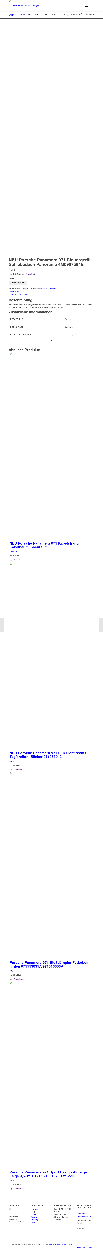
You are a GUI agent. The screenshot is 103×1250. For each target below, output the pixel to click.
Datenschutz (81, 1213)
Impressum (81, 1211)
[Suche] (81, 5)
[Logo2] (26, 5)
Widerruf (34, 1217)
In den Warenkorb (17, 283)
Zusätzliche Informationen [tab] (19, 294)
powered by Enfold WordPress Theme (60, 1244)
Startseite (34, 1209)
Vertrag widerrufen (61, 1229)
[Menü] (86, 5)
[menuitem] (81, 5)
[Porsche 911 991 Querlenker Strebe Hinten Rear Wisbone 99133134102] (101, 625)
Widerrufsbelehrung (84, 1216)
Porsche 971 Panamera (47, 288)
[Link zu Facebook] (83, 23)
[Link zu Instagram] (79, 23)
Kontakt (34, 1214)
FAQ (33, 1222)
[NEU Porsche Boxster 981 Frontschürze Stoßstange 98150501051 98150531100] (2, 625)
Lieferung (34, 1219)
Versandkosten (31, 274)
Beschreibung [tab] (14, 291)
